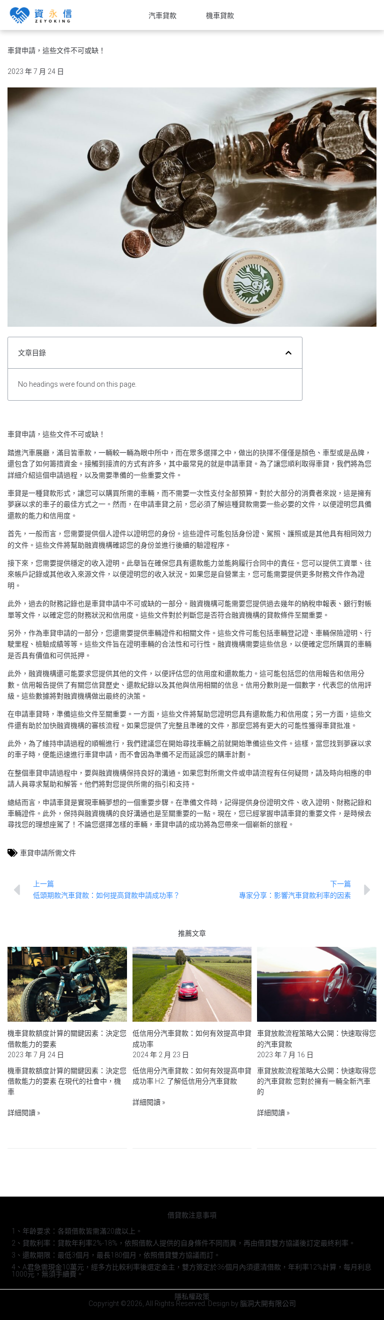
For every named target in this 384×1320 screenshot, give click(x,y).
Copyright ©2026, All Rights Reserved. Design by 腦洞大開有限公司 (192, 1304)
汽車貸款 (162, 15)
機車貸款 (220, 15)
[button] (288, 352)
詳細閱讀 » (24, 1113)
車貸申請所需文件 (48, 853)
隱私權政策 (192, 1297)
